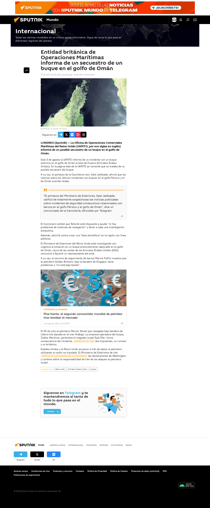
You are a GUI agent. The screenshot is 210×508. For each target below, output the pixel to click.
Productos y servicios (62, 471)
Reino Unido (60, 369)
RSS (165, 471)
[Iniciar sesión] (181, 20)
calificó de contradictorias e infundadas (64, 355)
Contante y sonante (55, 309)
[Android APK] (186, 485)
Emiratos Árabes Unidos (77, 369)
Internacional (47, 369)
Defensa (104, 445)
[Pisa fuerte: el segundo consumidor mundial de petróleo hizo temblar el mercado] (83, 288)
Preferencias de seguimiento (27, 475)
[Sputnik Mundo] (29, 23)
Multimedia (117, 445)
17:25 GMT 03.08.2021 (51, 74)
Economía (91, 445)
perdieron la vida (84, 341)
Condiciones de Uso (40, 471)
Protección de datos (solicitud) (145, 471)
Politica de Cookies (119, 471)
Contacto (80, 471)
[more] (122, 216)
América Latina (57, 445)
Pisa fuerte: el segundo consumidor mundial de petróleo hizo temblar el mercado (83, 315)
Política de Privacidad (97, 471)
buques (93, 369)
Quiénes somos (21, 471)
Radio (129, 445)
